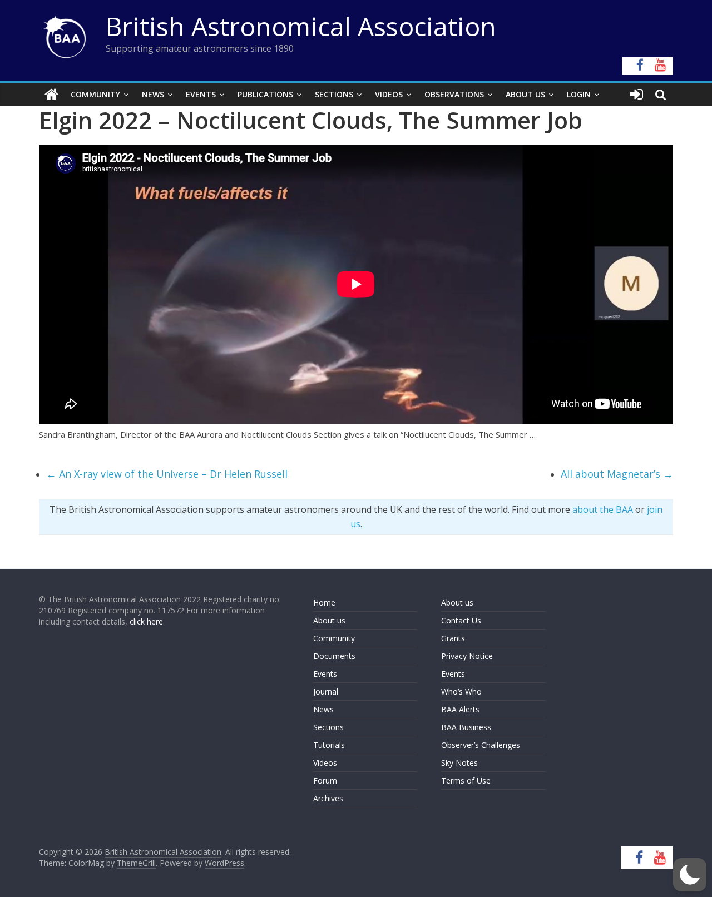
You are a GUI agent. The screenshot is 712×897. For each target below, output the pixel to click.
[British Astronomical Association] (51, 94)
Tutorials (329, 745)
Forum (325, 780)
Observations (454, 94)
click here (146, 621)
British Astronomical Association (301, 26)
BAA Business (466, 727)
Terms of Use (466, 780)
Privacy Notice (467, 656)
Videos (389, 94)
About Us (525, 94)
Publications (265, 94)
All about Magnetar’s (617, 473)
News (153, 94)
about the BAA (602, 509)
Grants (453, 638)
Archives (328, 798)
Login (579, 94)
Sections (334, 94)
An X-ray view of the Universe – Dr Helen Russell (167, 473)
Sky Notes (459, 762)
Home (324, 602)
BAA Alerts (460, 709)
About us (329, 620)
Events (201, 94)
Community (95, 94)
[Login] (637, 94)
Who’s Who (461, 691)
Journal (325, 691)
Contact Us (461, 620)
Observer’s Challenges (480, 745)
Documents (334, 656)
